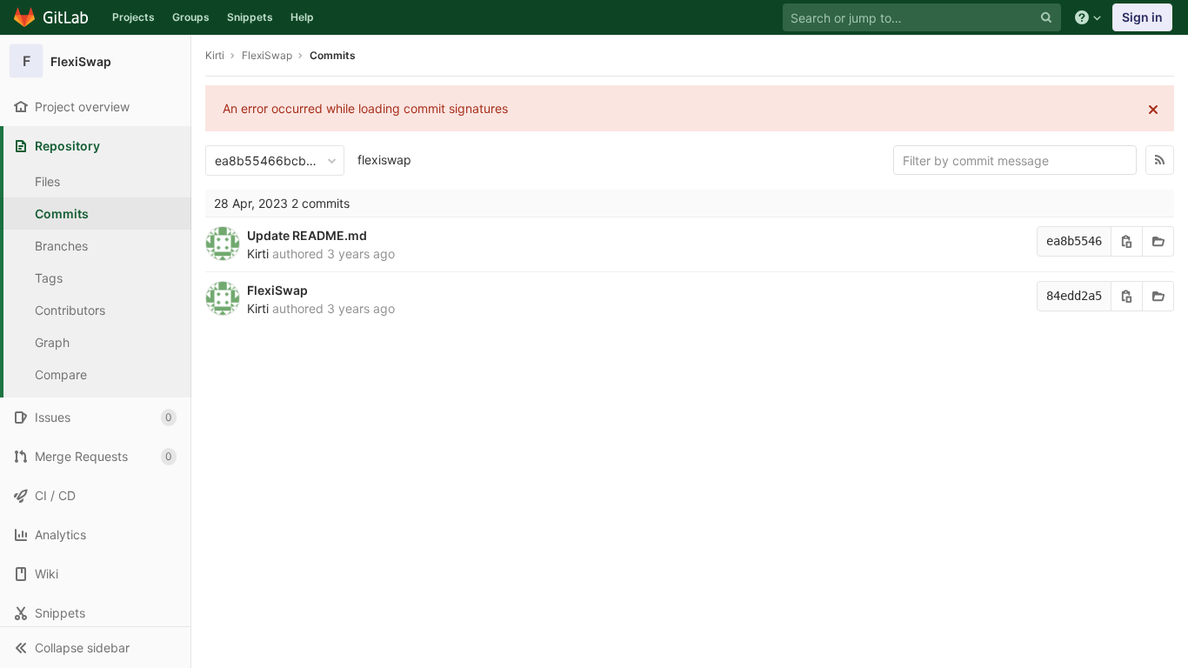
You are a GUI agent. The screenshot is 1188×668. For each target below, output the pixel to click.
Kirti (214, 55)
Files (47, 181)
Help (302, 16)
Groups (191, 16)
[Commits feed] (1159, 160)
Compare (61, 374)
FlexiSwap (277, 290)
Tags (49, 278)
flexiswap (384, 159)
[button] (95, 647)
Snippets (250, 16)
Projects (133, 16)
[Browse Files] (1158, 241)
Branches (61, 245)
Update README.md (307, 235)
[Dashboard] (52, 17)
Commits (62, 213)
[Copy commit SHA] (1127, 241)
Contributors (70, 310)
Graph (52, 342)
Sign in (1142, 17)
